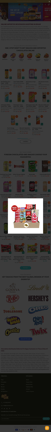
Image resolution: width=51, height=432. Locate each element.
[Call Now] (47, 428)
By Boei (47, 431)
